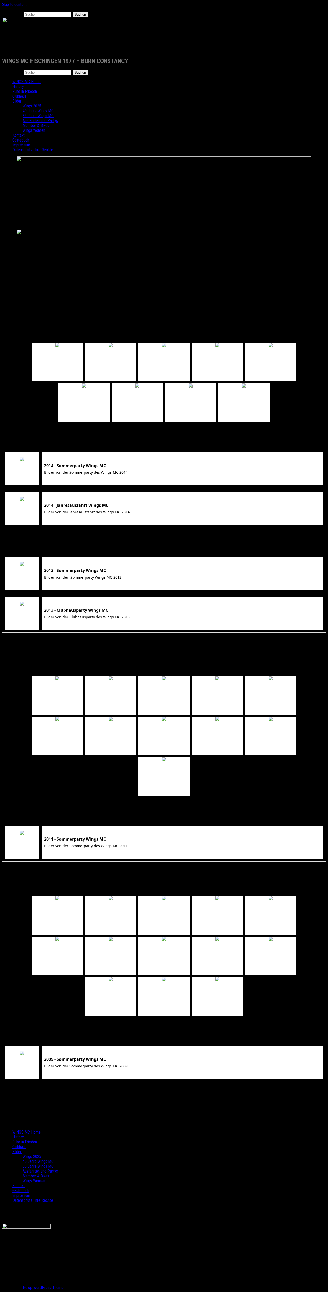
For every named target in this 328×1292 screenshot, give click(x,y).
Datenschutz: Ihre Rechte (32, 149)
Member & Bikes (36, 125)
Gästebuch (20, 140)
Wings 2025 (32, 106)
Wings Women (34, 130)
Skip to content (14, 4)
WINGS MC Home (26, 81)
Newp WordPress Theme (43, 1287)
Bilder (17, 101)
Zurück (164, 338)
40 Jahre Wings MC (38, 110)
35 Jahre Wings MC (38, 115)
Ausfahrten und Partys (40, 120)
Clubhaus (19, 96)
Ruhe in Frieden (24, 91)
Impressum (21, 145)
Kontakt (18, 135)
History (18, 86)
